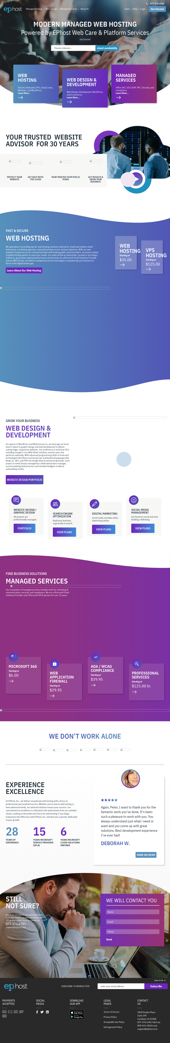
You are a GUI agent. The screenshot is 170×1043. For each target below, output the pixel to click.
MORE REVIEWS (146, 855)
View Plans (64, 532)
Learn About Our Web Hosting (24, 270)
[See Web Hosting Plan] (126, 253)
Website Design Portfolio (24, 480)
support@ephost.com (16, 927)
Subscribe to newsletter (75, 986)
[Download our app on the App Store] (77, 1012)
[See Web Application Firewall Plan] (64, 682)
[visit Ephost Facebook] (37, 1012)
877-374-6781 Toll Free (148, 1022)
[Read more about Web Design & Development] (85, 88)
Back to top (159, 980)
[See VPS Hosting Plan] (152, 257)
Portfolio (24, 528)
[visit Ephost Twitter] (42, 1012)
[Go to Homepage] (12, 9)
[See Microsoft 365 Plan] (23, 675)
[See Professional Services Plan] (146, 682)
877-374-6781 (157, 3)
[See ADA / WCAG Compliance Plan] (105, 675)
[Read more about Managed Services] (134, 84)
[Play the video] (136, 179)
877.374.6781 (16, 923)
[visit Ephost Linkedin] (47, 1012)
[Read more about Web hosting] (36, 84)
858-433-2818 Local (147, 1025)
